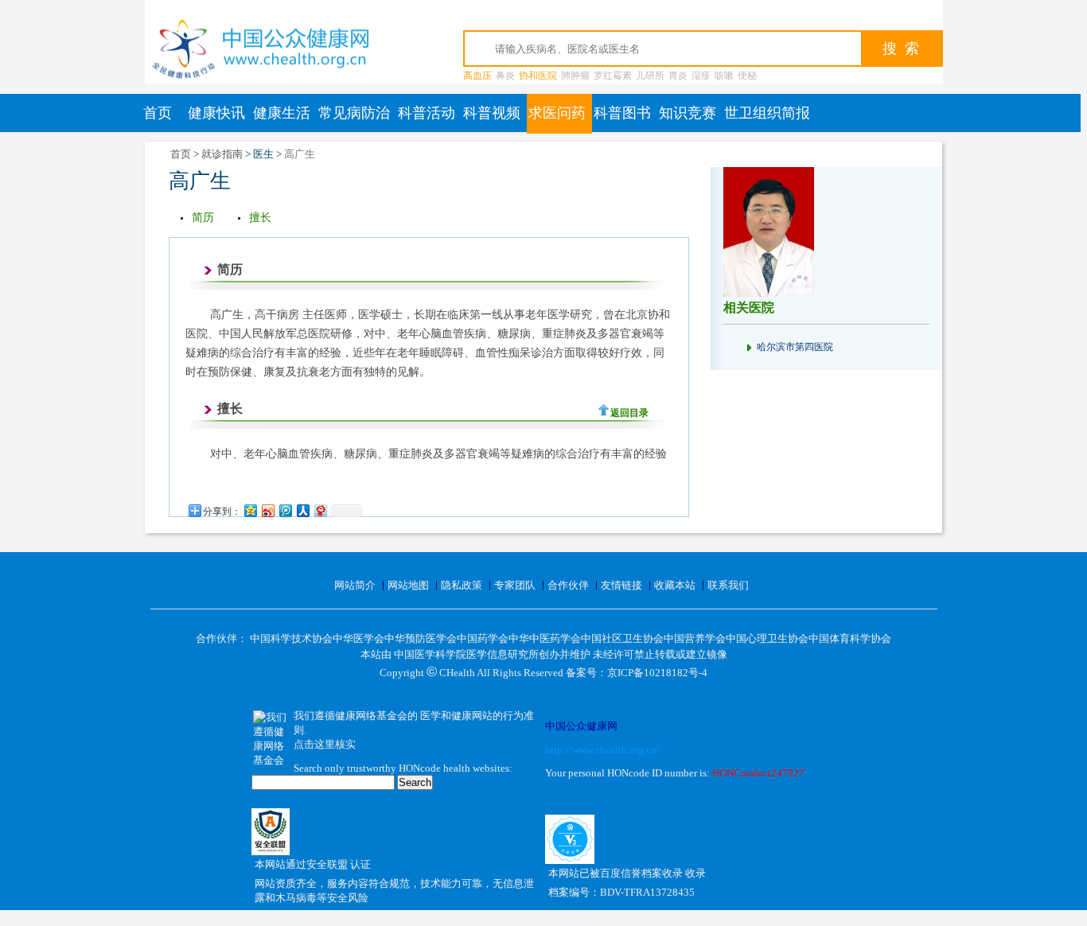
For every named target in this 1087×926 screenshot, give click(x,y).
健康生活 (281, 113)
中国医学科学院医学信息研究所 (466, 654)
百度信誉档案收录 (642, 873)
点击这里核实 (325, 744)
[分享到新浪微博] (267, 510)
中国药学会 (482, 638)
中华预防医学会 (420, 638)
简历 (203, 218)
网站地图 (408, 585)
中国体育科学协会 (849, 638)
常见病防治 (354, 113)
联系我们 (728, 585)
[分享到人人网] (302, 510)
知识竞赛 (687, 113)
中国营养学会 (695, 638)
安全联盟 (328, 864)
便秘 (747, 75)
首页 (157, 113)
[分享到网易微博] (320, 510)
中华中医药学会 (544, 638)
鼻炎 (505, 75)
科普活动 (426, 113)
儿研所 (650, 75)
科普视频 (491, 113)
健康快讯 (216, 113)
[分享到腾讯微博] (285, 510)
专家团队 (515, 585)
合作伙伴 (568, 585)
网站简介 (355, 585)
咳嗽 (724, 75)
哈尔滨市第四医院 (795, 346)
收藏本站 (674, 585)
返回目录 (629, 412)
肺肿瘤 (575, 75)
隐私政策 (461, 585)
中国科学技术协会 (291, 638)
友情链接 (621, 585)
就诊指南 (222, 154)
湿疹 (701, 75)
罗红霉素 (613, 75)
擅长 (260, 218)
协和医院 (538, 75)
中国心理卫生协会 (767, 638)
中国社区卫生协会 (622, 638)
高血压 (477, 75)
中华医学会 (358, 638)
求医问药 (557, 113)
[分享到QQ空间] (250, 510)
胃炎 (678, 75)
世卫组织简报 (767, 113)
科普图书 (622, 113)
